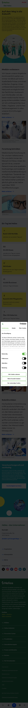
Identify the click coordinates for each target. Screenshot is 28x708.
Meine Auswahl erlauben (14, 378)
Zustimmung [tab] (5, 328)
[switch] (24, 358)
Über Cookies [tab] (22, 328)
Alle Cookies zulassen (14, 374)
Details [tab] (14, 328)
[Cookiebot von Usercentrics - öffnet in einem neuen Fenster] (20, 324)
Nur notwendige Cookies (14, 383)
